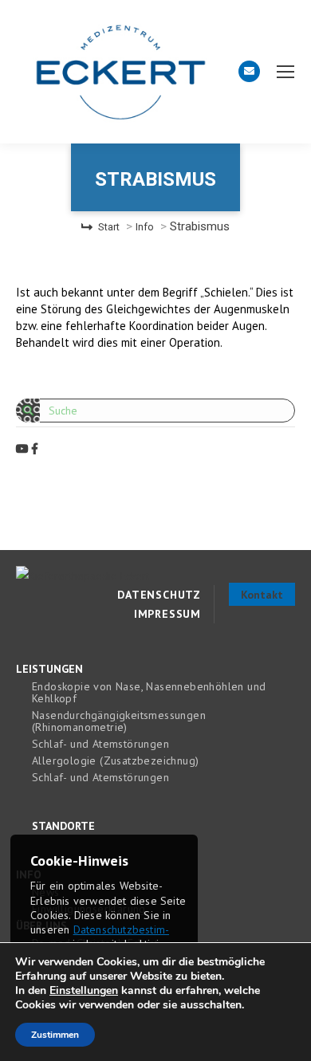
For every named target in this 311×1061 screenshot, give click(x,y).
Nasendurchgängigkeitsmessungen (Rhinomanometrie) (119, 721)
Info (145, 227)
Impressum (167, 614)
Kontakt (262, 594)
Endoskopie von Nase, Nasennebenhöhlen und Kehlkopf (149, 693)
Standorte (63, 826)
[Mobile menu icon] (285, 71)
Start (109, 227)
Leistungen (49, 669)
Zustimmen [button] (55, 1034)
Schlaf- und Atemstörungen (100, 744)
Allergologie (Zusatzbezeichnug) (115, 761)
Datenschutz (159, 594)
